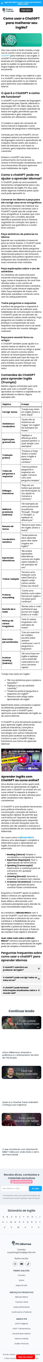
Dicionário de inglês (21, 1210)
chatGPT (5, 55)
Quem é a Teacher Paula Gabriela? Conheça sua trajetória (20, 1103)
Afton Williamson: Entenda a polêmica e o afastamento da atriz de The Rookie (20, 1055)
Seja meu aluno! (25, 1357)
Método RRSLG (26, 837)
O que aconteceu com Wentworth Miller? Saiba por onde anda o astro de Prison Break (20, 1152)
